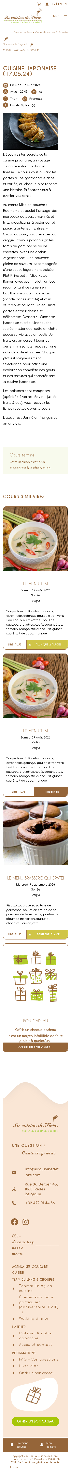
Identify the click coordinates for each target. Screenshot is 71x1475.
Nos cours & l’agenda (15, 44)
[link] (39, 4)
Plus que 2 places (48, 644)
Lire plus (14, 644)
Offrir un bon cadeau (35, 1047)
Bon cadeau (35, 1020)
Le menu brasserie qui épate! (35, 878)
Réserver (52, 791)
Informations (24, 1353)
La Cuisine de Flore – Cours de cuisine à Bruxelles (38, 32)
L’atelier (18, 1327)
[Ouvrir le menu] (60, 17)
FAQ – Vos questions (39, 1359)
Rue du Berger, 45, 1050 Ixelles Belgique (41, 1189)
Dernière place (48, 934)
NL (66, 4)
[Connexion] (47, 4)
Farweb (15, 1467)
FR (53, 4)
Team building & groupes (33, 1280)
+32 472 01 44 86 (40, 1203)
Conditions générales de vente (40, 1462)
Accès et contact (35, 1345)
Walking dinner (34, 1318)
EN (60, 4)
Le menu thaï (35, 583)
